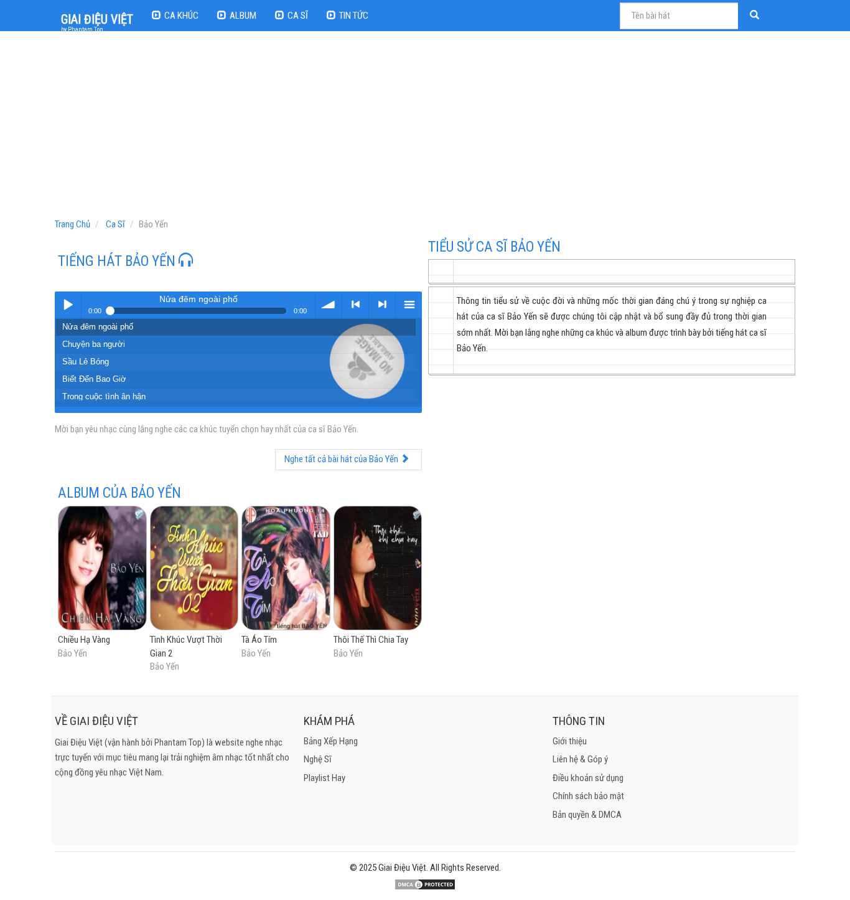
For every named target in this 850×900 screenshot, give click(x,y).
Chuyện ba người (93, 344)
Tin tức (353, 15)
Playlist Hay (324, 778)
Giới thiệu (570, 741)
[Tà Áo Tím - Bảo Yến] (285, 569)
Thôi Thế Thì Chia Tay (371, 639)
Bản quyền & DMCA (587, 814)
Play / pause (68, 304)
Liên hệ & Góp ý (580, 759)
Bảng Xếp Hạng (331, 741)
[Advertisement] (426, 127)
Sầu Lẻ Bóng (85, 361)
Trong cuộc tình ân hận (104, 396)
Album (243, 15)
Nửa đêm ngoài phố (97, 326)
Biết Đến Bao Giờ (94, 379)
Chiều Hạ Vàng (84, 639)
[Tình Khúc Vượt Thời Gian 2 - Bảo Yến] (194, 569)
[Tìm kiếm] (756, 15)
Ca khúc (181, 15)
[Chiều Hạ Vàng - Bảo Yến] (102, 569)
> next (382, 304)
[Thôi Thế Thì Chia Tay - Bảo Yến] (378, 569)
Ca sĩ (297, 15)
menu (409, 304)
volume (328, 304)
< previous (355, 304)
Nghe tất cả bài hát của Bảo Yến (342, 459)
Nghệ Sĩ (318, 759)
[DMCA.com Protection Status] (425, 883)
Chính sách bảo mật (588, 796)
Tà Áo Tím (259, 639)
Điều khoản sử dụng (588, 778)
